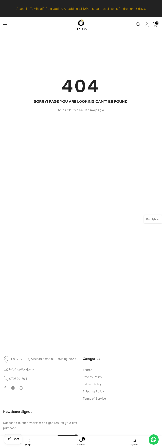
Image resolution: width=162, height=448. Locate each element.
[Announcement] (81, 8)
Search (87, 370)
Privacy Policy (92, 377)
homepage (94, 110)
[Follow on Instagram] (13, 388)
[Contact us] (153, 439)
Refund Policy (92, 384)
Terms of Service (94, 398)
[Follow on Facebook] (5, 388)
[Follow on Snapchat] (21, 388)
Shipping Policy (93, 391)
